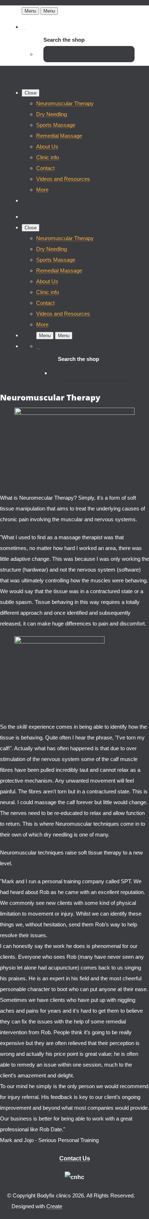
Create (54, 1206)
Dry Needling (51, 114)
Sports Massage (55, 125)
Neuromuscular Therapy (65, 103)
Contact (45, 168)
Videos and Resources (63, 179)
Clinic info (47, 157)
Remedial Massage (59, 136)
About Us (47, 146)
